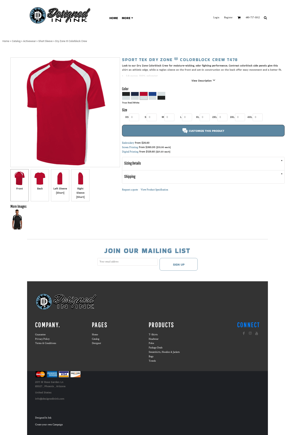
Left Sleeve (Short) (60, 191)
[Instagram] (250, 333)
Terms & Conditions (45, 343)
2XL (214, 117)
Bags (151, 356)
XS (127, 117)
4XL (249, 117)
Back (40, 188)
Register (228, 17)
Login (216, 17)
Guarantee (40, 334)
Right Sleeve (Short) (80, 193)
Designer (96, 343)
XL (197, 117)
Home (5, 41)
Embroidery (128, 143)
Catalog (16, 41)
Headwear (154, 339)
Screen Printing (130, 147)
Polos (151, 343)
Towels (152, 361)
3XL (232, 117)
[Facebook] (244, 333)
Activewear (29, 41)
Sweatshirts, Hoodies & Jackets (164, 352)
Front (19, 188)
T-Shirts (153, 334)
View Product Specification (154, 189)
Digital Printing (130, 152)
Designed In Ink (43, 418)
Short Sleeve (45, 41)
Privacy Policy (42, 339)
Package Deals (156, 347)
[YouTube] (256, 333)
